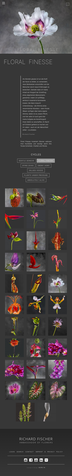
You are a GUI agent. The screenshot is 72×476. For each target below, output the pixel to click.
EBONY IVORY (44, 165)
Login (12, 452)
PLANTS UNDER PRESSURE (36, 175)
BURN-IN (42, 467)
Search (20, 452)
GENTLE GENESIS (26, 161)
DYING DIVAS (28, 165)
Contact (29, 452)
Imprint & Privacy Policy (49, 452)
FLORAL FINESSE (45, 161)
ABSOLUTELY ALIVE (36, 180)
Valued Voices (36, 170)
